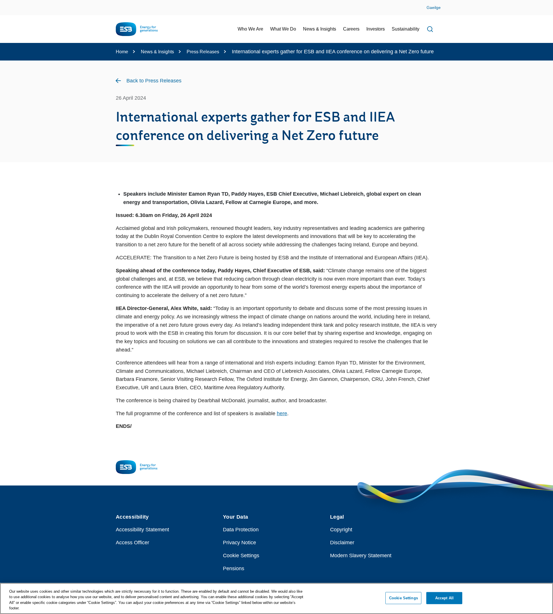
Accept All (444, 598)
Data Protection (241, 529)
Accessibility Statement (142, 529)
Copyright (341, 529)
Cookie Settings (241, 555)
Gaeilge (434, 7)
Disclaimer (342, 542)
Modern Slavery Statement (360, 555)
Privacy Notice (239, 542)
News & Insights (157, 51)
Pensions (233, 568)
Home (122, 51)
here (282, 413)
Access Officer (132, 542)
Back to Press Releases (153, 81)
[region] (276, 598)
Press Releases (203, 51)
